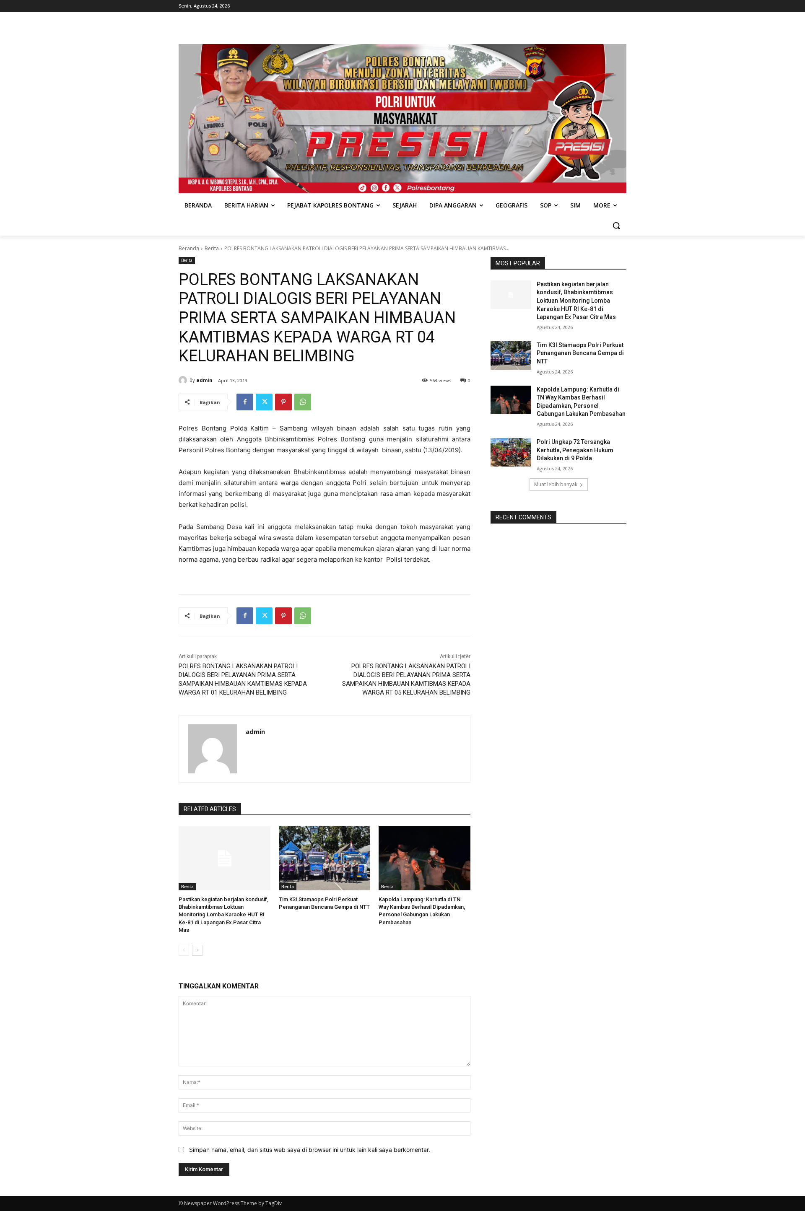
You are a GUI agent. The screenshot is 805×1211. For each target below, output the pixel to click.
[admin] (184, 380)
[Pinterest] (283, 402)
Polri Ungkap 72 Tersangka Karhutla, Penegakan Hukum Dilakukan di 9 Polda (575, 450)
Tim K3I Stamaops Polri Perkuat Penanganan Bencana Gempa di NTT (580, 353)
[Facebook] (244, 402)
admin (204, 380)
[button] (616, 225)
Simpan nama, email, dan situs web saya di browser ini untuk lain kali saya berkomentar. (309, 1149)
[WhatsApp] (302, 402)
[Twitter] (264, 402)
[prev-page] (184, 950)
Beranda (189, 248)
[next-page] (197, 950)
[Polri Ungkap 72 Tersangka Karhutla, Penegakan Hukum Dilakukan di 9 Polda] (511, 452)
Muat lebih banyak (555, 484)
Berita (212, 248)
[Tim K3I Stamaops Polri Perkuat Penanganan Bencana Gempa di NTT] (325, 858)
